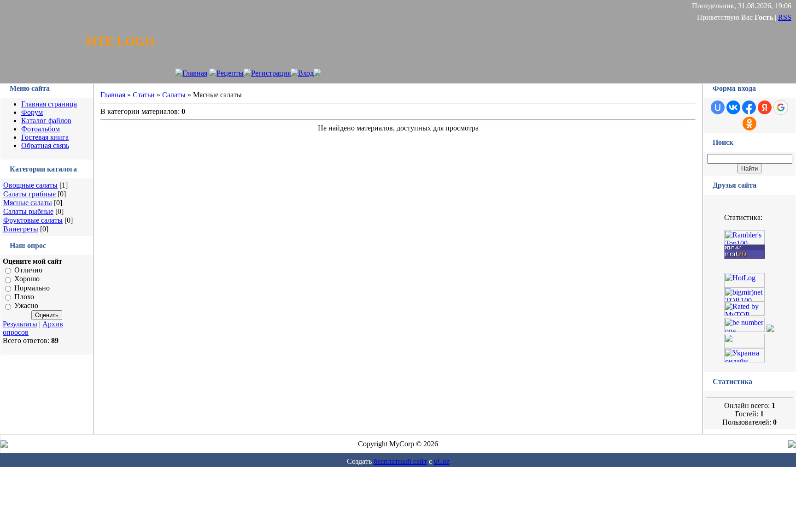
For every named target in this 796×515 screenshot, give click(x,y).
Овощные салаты (30, 185)
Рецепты (230, 73)
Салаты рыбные (28, 211)
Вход (306, 73)
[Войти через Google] (780, 107)
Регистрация (271, 73)
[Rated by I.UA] (744, 345)
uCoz (442, 461)
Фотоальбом (40, 129)
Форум (32, 112)
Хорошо (27, 279)
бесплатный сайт (400, 461)
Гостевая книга (45, 137)
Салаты (174, 95)
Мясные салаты (27, 203)
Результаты (20, 324)
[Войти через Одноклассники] (749, 123)
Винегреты (20, 229)
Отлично (28, 270)
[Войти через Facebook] (749, 107)
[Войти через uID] (718, 107)
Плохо (24, 297)
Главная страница (49, 104)
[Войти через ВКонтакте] (733, 107)
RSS (784, 17)
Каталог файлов (46, 120)
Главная (194, 73)
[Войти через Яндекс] (765, 107)
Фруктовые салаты (33, 220)
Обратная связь (45, 145)
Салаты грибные (29, 194)
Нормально (32, 288)
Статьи (144, 95)
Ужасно (26, 306)
